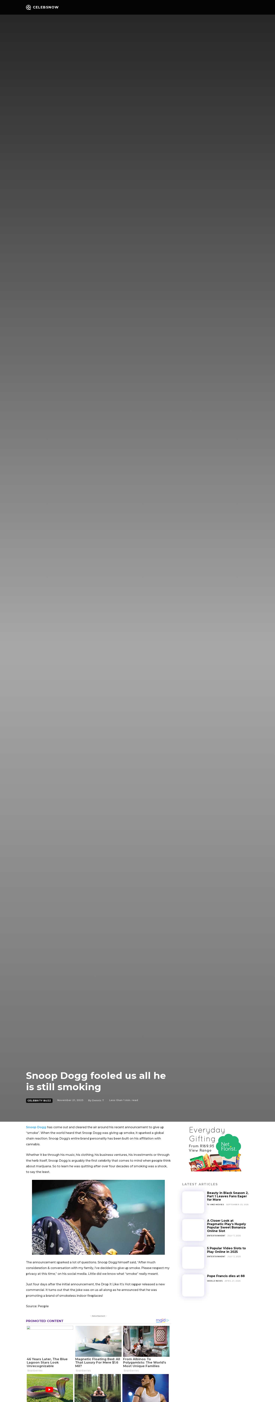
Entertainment (216, 1235)
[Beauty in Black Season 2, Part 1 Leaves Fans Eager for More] (193, 1202)
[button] (237, 7)
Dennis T (98, 1100)
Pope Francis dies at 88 (226, 1276)
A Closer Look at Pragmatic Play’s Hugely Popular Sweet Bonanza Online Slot (226, 1226)
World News (215, 1281)
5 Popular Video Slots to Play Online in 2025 (226, 1249)
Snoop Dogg (36, 1127)
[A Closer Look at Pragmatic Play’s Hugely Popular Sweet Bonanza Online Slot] (193, 1230)
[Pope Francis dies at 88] (193, 1285)
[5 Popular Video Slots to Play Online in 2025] (193, 1258)
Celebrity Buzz (39, 1100)
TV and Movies (215, 1204)
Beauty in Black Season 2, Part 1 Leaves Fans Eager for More (227, 1196)
